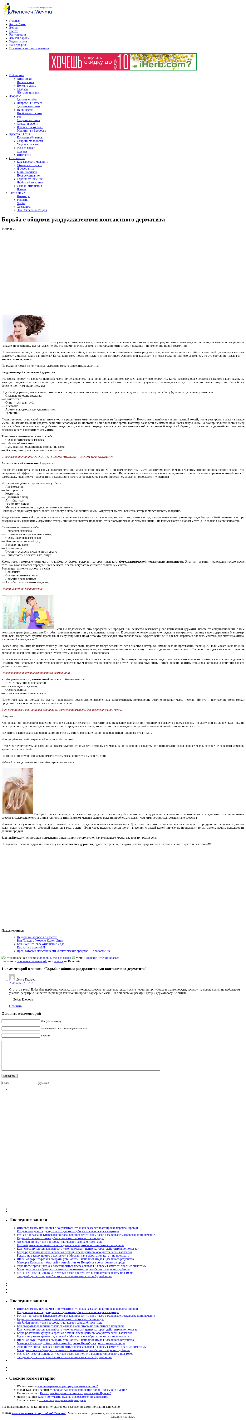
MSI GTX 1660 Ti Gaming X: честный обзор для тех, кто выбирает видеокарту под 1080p (75, 1272)
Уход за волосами (28, 144)
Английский (25, 78)
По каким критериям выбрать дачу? (62, 1400)
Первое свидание (28, 175)
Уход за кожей (26, 147)
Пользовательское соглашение (29, 48)
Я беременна (25, 168)
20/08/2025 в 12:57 (21, 983)
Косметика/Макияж (29, 137)
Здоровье (15, 96)
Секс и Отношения (29, 185)
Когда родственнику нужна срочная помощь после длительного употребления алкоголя (74, 1252)
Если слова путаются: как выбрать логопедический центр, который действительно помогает (78, 1248)
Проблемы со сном (29, 113)
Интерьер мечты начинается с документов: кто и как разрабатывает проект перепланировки (77, 1227)
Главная (14, 20)
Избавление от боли (30, 127)
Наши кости (25, 109)
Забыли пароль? (19, 38)
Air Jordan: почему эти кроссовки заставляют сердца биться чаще (59, 1241)
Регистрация (17, 34)
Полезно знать (26, 85)
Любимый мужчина (30, 182)
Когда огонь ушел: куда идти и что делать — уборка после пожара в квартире (68, 1231)
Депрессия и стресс (29, 102)
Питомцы (23, 196)
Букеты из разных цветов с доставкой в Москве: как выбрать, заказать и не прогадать (73, 1255)
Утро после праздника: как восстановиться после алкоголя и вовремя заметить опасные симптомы (81, 1265)
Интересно (24, 154)
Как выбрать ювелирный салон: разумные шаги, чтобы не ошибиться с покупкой (70, 1245)
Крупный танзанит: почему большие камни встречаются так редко (60, 1238)
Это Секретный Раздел (32, 210)
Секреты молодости (30, 141)
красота (114, 957)
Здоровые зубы (27, 99)
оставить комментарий (32, 961)
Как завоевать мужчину (32, 161)
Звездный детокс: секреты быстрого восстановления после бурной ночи (64, 1276)
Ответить (15, 1006)
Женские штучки (28, 92)
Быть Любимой (27, 172)
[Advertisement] (57, 272)
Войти (13, 27)
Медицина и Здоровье (31, 130)
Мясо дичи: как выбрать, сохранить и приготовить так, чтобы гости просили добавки (73, 1269)
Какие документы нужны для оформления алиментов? (74, 1396)
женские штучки (97, 957)
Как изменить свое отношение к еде (40, 944)
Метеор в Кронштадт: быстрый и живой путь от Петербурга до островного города (71, 1262)
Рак (19, 116)
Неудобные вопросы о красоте (37, 937)
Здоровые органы (28, 106)
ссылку (58, 961)
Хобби (21, 203)
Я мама (21, 189)
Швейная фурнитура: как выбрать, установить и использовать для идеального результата (75, 1259)
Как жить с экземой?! (31, 947)
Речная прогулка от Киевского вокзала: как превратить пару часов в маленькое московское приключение (86, 1234)
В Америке (16, 75)
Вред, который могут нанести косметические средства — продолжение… (65, 950)
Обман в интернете (29, 165)
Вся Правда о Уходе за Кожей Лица (40, 940)
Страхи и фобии (27, 123)
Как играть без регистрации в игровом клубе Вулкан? (75, 1393)
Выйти (13, 31)
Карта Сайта (17, 24)
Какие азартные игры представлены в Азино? (67, 1386)
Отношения (17, 158)
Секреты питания (28, 120)
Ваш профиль (18, 44)
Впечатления (25, 82)
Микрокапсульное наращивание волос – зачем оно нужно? (88, 1389)
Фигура (22, 151)
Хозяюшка (24, 206)
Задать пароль (18, 41)
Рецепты (22, 199)
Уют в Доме (17, 192)
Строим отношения (29, 179)
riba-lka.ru (129, 1416)
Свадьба (22, 89)
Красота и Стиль (20, 134)
